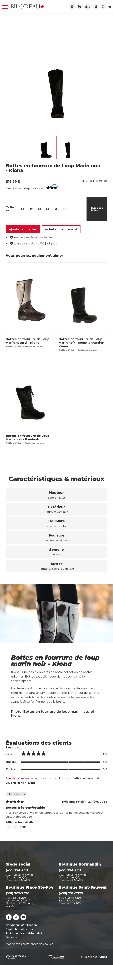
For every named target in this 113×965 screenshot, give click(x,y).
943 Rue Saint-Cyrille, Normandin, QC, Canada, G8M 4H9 (20, 877)
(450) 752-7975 (71, 893)
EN (109, 7)
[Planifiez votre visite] (79, 7)
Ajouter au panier (22, 229)
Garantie (11, 937)
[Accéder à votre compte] (96, 7)
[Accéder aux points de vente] (72, 7)
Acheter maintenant (61, 229)
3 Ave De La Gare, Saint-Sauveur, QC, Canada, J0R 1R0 (71, 900)
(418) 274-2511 (17, 870)
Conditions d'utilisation (21, 925)
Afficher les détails (20, 822)
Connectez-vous (16, 778)
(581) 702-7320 (17, 893)
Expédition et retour (19, 929)
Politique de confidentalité (24, 933)
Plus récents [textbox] (14, 794)
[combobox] (16, 794)
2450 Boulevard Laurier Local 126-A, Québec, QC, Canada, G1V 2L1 (20, 902)
